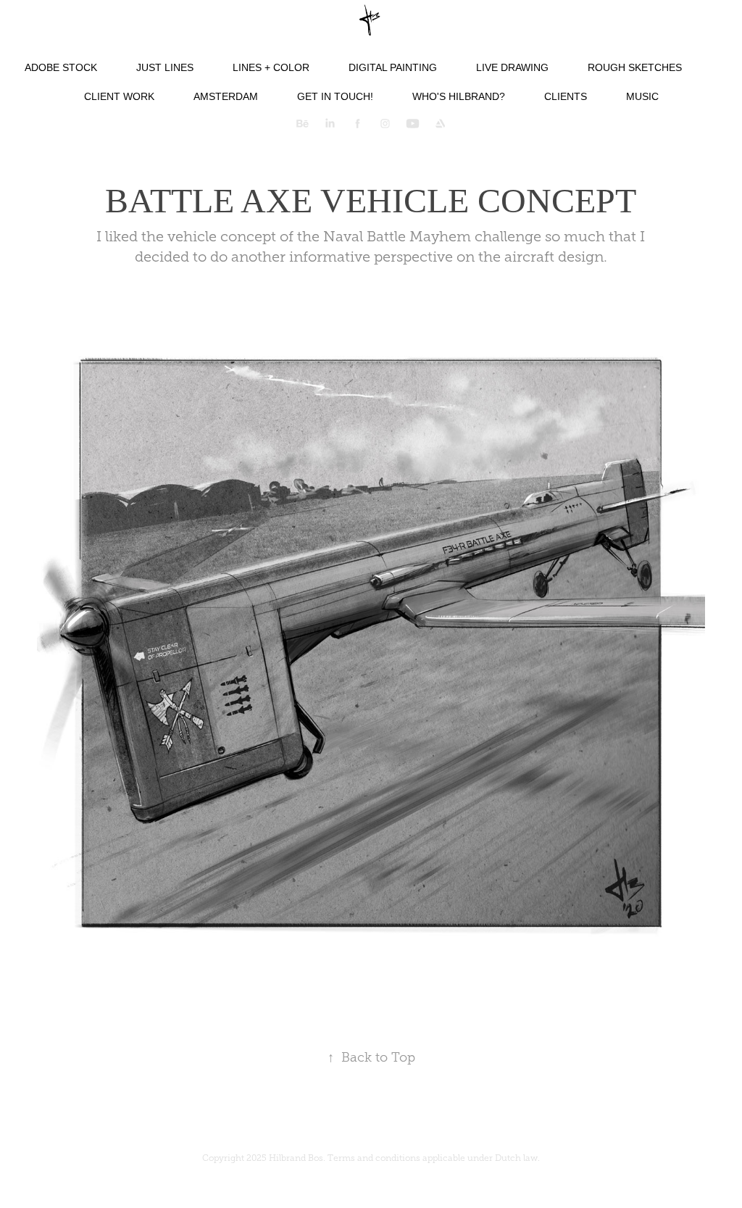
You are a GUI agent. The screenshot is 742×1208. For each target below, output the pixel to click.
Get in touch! (335, 96)
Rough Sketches (635, 67)
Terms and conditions (374, 1158)
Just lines (164, 67)
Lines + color (271, 67)
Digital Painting (393, 67)
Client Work (119, 96)
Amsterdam (225, 96)
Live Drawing (512, 67)
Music (642, 96)
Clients (565, 96)
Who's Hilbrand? (458, 96)
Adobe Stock (61, 67)
